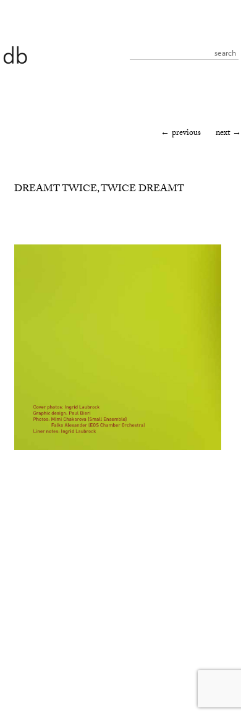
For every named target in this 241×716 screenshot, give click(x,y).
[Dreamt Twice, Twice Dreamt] (117, 448)
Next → (228, 133)
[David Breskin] (14, 54)
